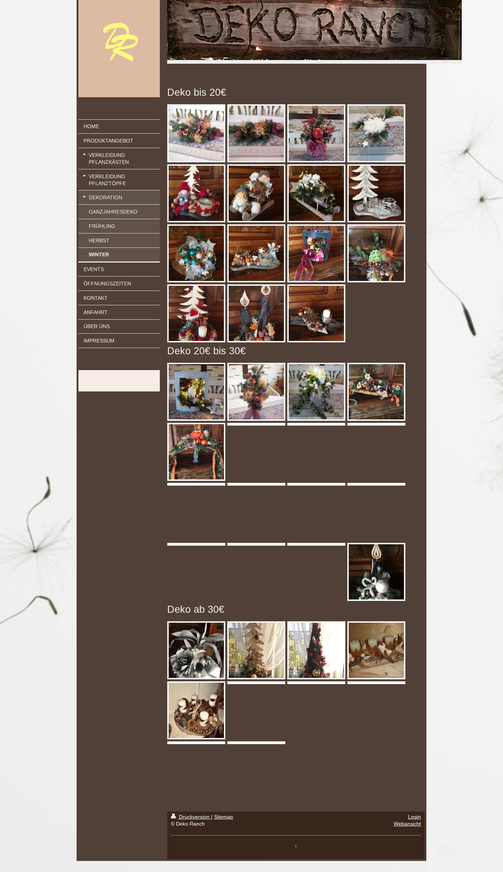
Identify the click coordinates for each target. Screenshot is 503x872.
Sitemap (223, 817)
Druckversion (194, 817)
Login (414, 817)
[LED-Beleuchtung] (196, 650)
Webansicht (407, 824)
